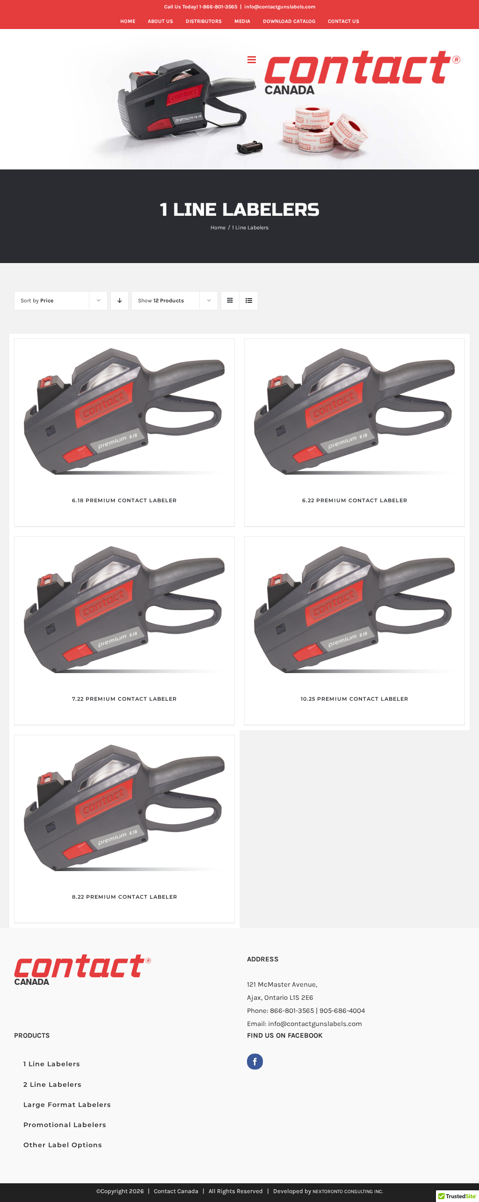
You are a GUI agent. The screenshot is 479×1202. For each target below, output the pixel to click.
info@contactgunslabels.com (279, 7)
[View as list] (249, 301)
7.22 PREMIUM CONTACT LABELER (124, 699)
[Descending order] (119, 300)
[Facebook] (255, 1062)
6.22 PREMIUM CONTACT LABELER (354, 500)
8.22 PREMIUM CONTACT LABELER (124, 897)
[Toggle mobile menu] (252, 60)
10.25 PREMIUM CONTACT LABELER (354, 699)
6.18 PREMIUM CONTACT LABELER (124, 500)
